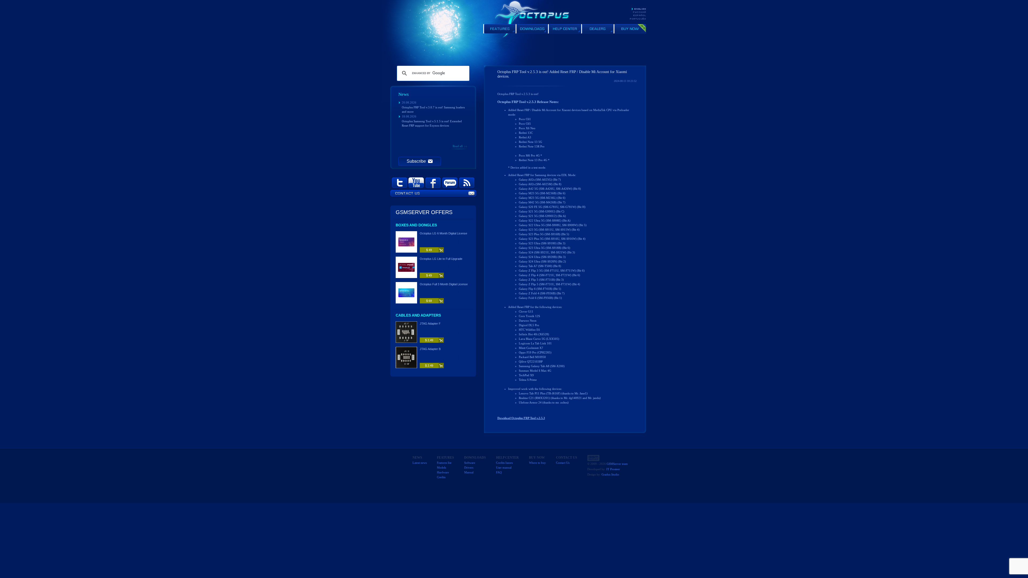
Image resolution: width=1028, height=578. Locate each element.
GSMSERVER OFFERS (424, 212)
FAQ (499, 472)
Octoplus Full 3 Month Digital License (444, 284)
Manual (469, 472)
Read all (458, 146)
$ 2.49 (429, 340)
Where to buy (537, 462)
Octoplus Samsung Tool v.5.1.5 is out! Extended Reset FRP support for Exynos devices (432, 123)
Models (441, 467)
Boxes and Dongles (416, 225)
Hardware (443, 472)
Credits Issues (504, 462)
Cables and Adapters (418, 315)
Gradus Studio (610, 474)
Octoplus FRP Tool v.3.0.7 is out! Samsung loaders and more (433, 109)
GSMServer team (617, 463)
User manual (504, 467)
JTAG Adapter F (430, 323)
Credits (441, 477)
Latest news (420, 462)
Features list (444, 462)
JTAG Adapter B (430, 349)
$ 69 (429, 300)
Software (469, 462)
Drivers (468, 467)
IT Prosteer (613, 469)
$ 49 (429, 250)
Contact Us (562, 462)
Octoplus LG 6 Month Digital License (443, 233)
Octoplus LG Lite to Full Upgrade (441, 258)
